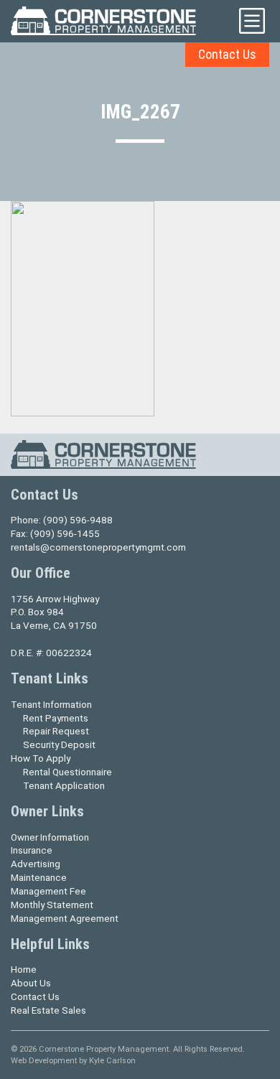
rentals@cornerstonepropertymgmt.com (98, 547)
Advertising (35, 863)
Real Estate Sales (48, 1010)
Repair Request (56, 731)
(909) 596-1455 (65, 533)
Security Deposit (59, 744)
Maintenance (39, 877)
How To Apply (40, 758)
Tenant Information (51, 704)
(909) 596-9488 (78, 520)
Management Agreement (64, 918)
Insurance (31, 850)
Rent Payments (55, 718)
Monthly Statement (52, 904)
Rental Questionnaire (67, 771)
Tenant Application (64, 785)
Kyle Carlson (112, 1060)
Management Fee (48, 891)
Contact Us (227, 54)
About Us (31, 983)
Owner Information (50, 837)
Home (24, 969)
